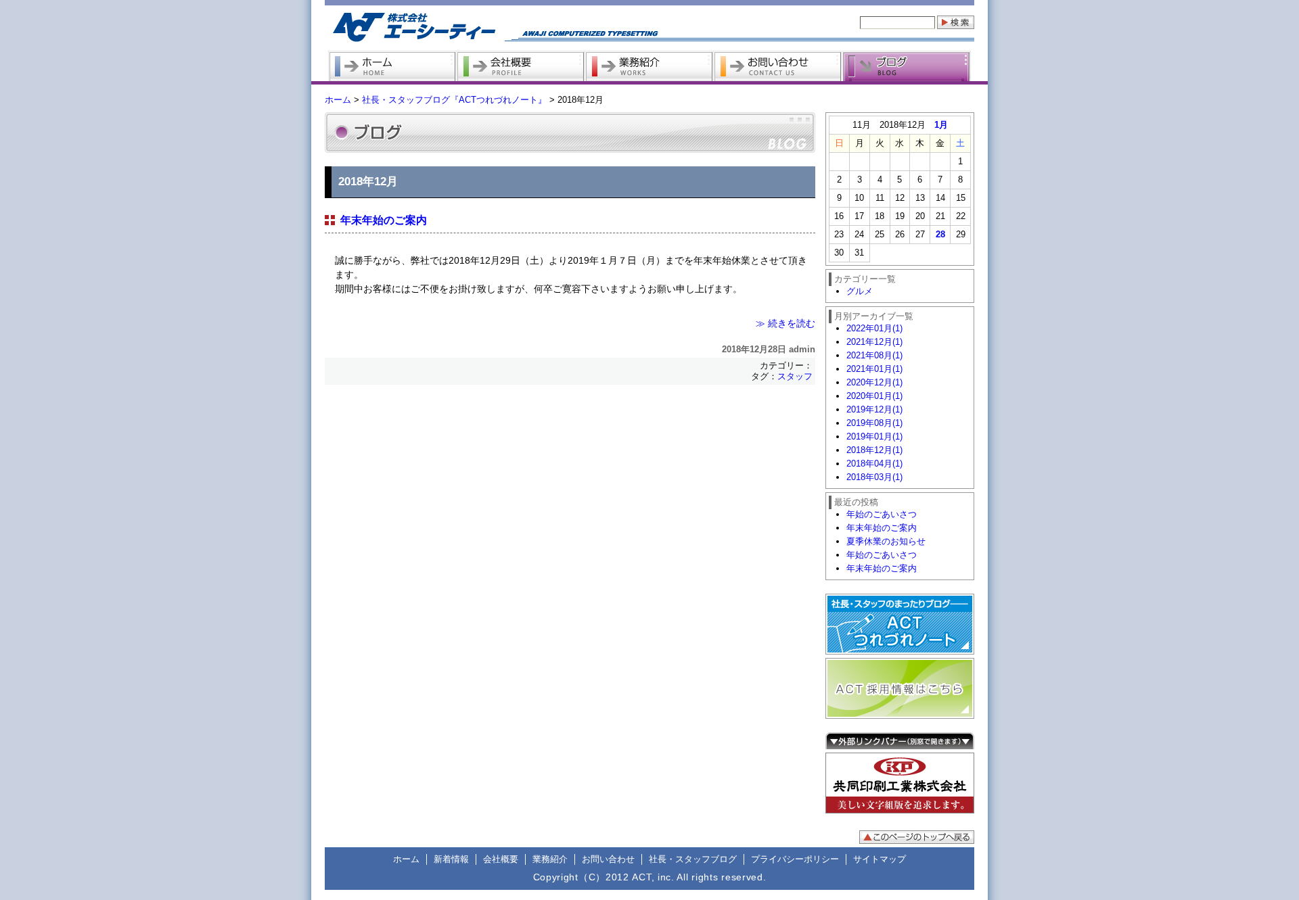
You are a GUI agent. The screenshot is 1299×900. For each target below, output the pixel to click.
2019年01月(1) (874, 436)
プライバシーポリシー (795, 859)
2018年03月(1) (874, 477)
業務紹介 (550, 859)
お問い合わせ (608, 859)
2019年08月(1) (874, 423)
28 (940, 234)
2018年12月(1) (874, 450)
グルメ (859, 291)
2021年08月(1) (874, 355)
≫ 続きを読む (785, 323)
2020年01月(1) (874, 396)
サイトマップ (879, 859)
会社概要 (500, 859)
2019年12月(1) (874, 409)
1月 (941, 125)
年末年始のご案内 (383, 220)
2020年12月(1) (874, 382)
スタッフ (795, 376)
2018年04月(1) (874, 463)
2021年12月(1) (874, 342)
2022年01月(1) (874, 328)
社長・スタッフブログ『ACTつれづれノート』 (454, 100)
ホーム (338, 100)
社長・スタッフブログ (693, 859)
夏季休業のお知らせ (886, 541)
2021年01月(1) (874, 369)
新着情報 (451, 859)
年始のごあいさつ (881, 514)
